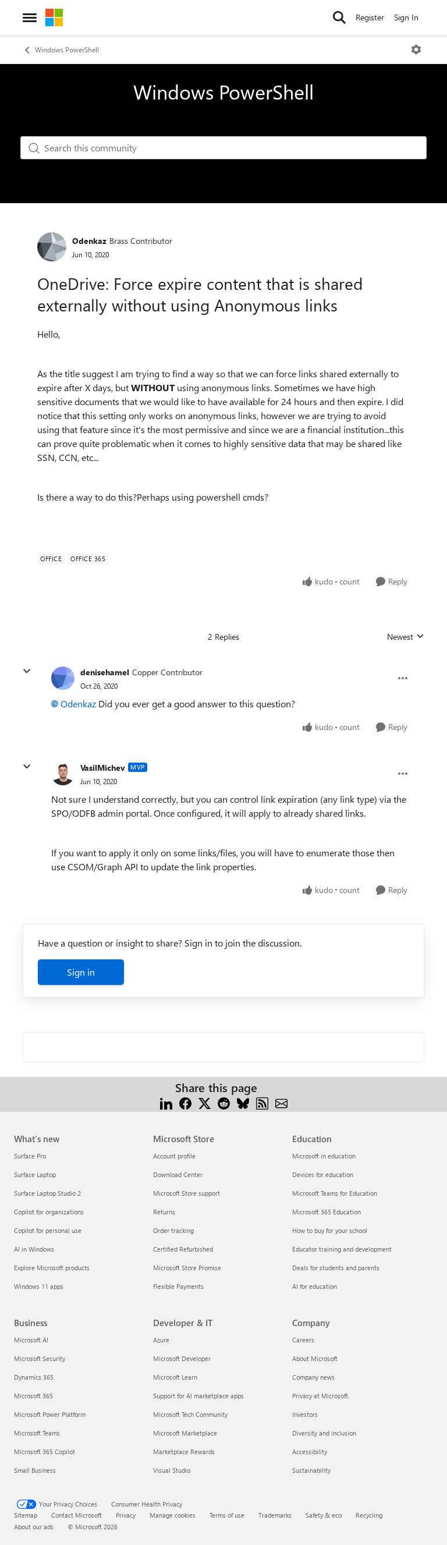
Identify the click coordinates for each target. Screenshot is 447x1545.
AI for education (314, 1286)
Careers (303, 1339)
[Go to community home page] (54, 17)
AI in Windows (34, 1249)
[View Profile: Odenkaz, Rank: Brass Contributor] (51, 246)
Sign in (81, 972)
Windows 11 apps (38, 1286)
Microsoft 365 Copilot (44, 1451)
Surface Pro (30, 1155)
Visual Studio (171, 1470)
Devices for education (322, 1174)
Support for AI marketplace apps (198, 1395)
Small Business (35, 1470)
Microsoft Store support (186, 1193)
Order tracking (173, 1230)
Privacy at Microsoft (320, 1395)
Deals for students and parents (335, 1267)
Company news (313, 1377)
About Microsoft (315, 1358)
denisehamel (104, 672)
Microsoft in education (324, 1155)
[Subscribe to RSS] (262, 1102)
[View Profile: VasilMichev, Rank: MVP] (62, 773)
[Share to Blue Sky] (243, 1102)
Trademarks (275, 1515)
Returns (164, 1211)
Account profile (174, 1155)
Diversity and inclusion (324, 1433)
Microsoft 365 (33, 1395)
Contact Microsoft (76, 1515)
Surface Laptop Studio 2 (47, 1193)
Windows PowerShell (67, 49)
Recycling (369, 1515)
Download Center (178, 1174)
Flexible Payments (178, 1286)
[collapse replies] (27, 671)
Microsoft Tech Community (190, 1414)
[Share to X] (204, 1102)
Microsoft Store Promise (187, 1267)
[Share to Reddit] (224, 1102)
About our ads (34, 1526)
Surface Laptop (35, 1174)
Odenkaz (89, 240)
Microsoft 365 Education (326, 1211)
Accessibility (309, 1451)
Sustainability (311, 1470)
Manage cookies (173, 1515)
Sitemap (25, 1515)
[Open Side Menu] (29, 17)
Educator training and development (342, 1249)
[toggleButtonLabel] (416, 49)
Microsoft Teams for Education (334, 1193)
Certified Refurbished (183, 1249)
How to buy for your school (329, 1230)
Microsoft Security (39, 1358)
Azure (161, 1339)
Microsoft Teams (37, 1433)
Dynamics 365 (34, 1377)
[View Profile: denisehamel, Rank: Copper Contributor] (62, 678)
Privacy (126, 1515)
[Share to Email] (281, 1102)
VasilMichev (102, 767)
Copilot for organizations (49, 1211)
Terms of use (227, 1515)
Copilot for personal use (47, 1230)
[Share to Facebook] (185, 1102)
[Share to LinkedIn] (166, 1102)
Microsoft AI (31, 1339)
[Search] (339, 17)
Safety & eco (324, 1515)
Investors (305, 1414)
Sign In (406, 17)
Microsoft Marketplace (185, 1433)
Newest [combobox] (405, 637)
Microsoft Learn (175, 1377)
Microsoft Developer (182, 1358)
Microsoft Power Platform (50, 1414)
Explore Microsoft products (52, 1267)
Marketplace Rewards (184, 1451)
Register (370, 17)
